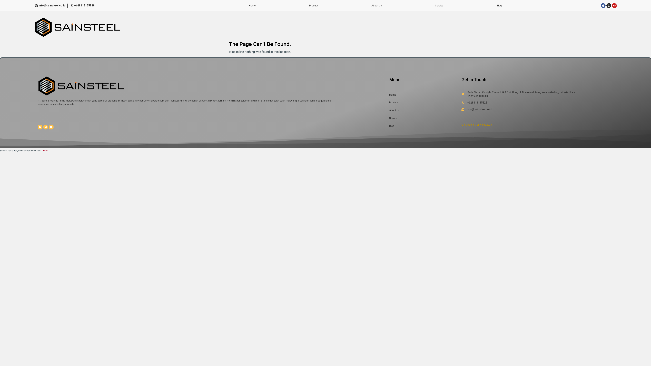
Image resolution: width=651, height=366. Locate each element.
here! (45, 150)
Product (313, 5)
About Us (376, 5)
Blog (499, 5)
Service (439, 5)
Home (252, 5)
